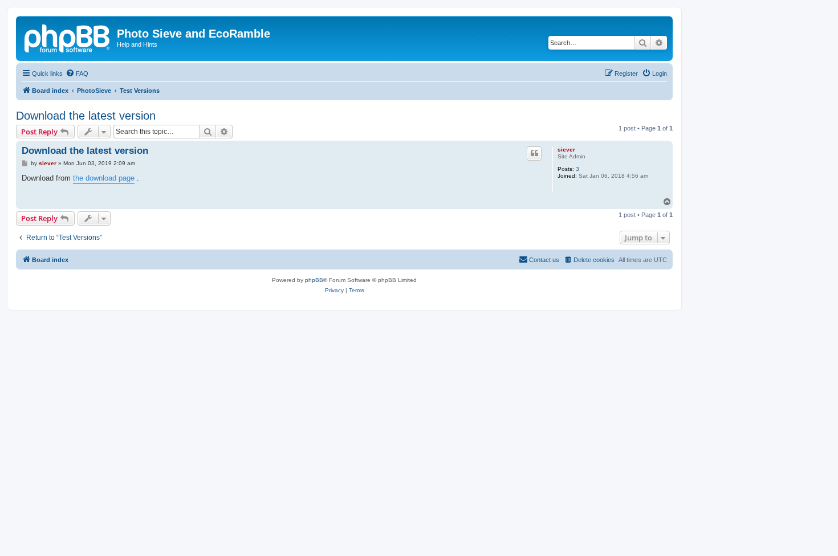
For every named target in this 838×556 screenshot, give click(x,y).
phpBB (314, 280)
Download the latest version (86, 115)
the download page (104, 178)
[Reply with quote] (534, 153)
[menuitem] (77, 73)
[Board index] (68, 37)
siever (566, 149)
